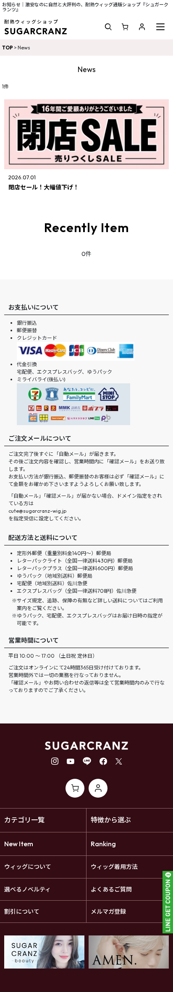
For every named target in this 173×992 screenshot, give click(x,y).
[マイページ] (142, 27)
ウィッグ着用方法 (114, 867)
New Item (18, 844)
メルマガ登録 (108, 911)
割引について (21, 911)
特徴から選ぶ (111, 820)
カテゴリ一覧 (24, 820)
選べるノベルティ (27, 889)
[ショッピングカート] (125, 27)
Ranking (103, 844)
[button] (108, 27)
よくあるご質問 (111, 889)
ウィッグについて (27, 867)
